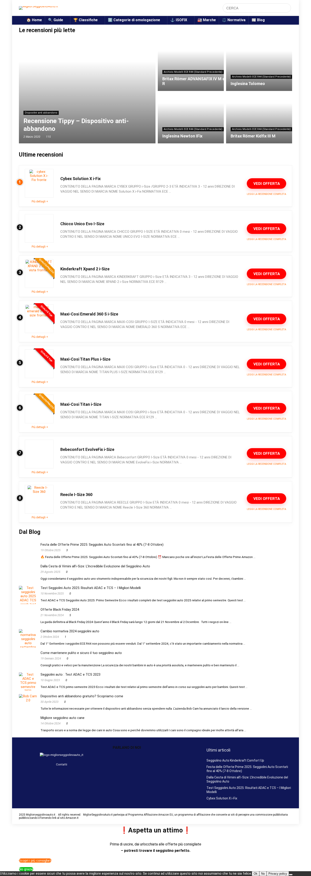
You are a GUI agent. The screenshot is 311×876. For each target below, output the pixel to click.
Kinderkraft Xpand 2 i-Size (85, 268)
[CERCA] (286, 8)
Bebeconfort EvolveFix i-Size (87, 449)
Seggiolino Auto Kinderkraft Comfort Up (235, 760)
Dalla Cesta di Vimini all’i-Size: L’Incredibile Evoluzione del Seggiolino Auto (95, 566)
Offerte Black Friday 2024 (60, 609)
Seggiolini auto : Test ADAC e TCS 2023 (70, 674)
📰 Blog (258, 20)
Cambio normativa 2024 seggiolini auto (70, 631)
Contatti (61, 764)
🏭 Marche (206, 20)
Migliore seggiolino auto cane (62, 718)
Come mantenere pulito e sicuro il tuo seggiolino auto (81, 653)
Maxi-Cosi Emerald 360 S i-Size (89, 314)
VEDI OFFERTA (266, 183)
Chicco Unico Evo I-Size (82, 223)
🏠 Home (34, 20)
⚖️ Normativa (233, 20)
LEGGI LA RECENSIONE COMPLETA (266, 194)
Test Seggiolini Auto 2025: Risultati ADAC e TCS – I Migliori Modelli (91, 588)
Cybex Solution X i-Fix (80, 178)
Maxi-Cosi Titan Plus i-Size (85, 359)
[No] (291, 874)
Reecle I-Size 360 (76, 494)
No (263, 873)
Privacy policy (277, 873)
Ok (255, 873)
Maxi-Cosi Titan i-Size (80, 404)
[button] (155, 757)
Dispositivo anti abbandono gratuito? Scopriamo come (82, 696)
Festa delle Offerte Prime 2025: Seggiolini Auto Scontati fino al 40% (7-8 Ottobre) (102, 545)
